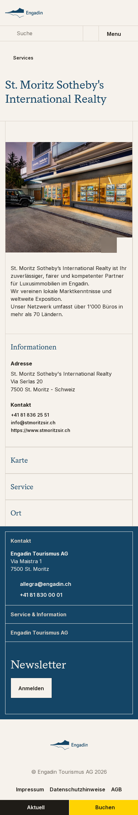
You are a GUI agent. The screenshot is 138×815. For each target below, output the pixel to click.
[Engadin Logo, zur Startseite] (30, 13)
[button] (68, 347)
